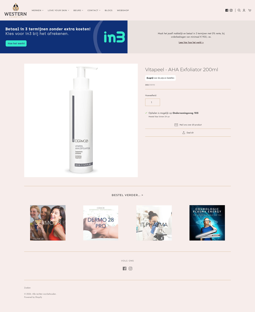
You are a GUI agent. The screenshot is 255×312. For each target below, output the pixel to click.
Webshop (123, 10)
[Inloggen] (244, 10)
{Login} (150, 77)
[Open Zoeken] (239, 10)
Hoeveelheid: (151, 95)
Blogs (108, 10)
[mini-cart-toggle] (249, 10)
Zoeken (27, 287)
